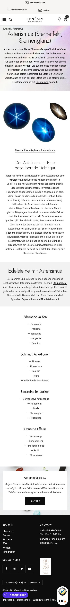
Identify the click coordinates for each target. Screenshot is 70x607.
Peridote (36, 328)
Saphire (36, 343)
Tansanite (36, 333)
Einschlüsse (36, 455)
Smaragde (36, 324)
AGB (54, 599)
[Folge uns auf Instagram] (14, 569)
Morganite (36, 338)
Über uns (7, 531)
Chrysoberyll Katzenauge (36, 398)
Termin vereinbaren (37, 3)
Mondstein (36, 403)
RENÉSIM (7, 29)
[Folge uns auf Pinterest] (21, 569)
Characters (36, 366)
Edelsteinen (42, 82)
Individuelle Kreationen (36, 380)
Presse (6, 535)
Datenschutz (23, 599)
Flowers (36, 361)
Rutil (36, 450)
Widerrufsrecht (41, 599)
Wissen (7, 547)
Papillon (36, 371)
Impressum (9, 599)
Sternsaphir (36, 413)
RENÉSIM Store (48, 543)
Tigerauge (36, 417)
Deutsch (33, 582)
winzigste (15, 179)
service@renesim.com (52, 538)
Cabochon (11, 232)
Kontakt (46, 10)
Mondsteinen (48, 299)
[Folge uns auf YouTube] (29, 569)
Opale (36, 408)
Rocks (36, 375)
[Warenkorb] (65, 19)
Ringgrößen (9, 551)
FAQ (5, 543)
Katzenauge (36, 436)
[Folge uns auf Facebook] (6, 569)
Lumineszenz (36, 440)
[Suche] (10, 19)
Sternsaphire (60, 282)
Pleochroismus (36, 445)
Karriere (7, 539)
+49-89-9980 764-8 (19, 9)
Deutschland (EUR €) (14, 582)
